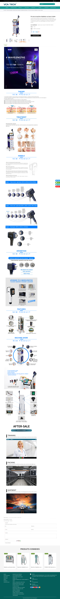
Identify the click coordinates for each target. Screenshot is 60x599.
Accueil (5, 10)
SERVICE (40, 7)
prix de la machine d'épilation (12, 517)
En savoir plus (10, 566)
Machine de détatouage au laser (18, 583)
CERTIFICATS (33, 7)
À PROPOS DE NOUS (13, 7)
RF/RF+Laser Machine (16, 591)
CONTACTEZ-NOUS (53, 7)
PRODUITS (20, 7)
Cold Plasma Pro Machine (17, 575)
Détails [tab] (5, 45)
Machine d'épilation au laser (18, 576)
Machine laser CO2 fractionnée (18, 584)
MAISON (7, 7)
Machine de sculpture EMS (17, 574)
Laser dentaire (15, 595)
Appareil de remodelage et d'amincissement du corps (21, 580)
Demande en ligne (36, 35)
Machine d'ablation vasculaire (18, 588)
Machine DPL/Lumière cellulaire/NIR (19, 587)
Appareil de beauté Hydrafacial (18, 592)
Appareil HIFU (15, 578)
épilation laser (19, 517)
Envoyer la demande (7, 542)
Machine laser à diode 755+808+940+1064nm (20, 10)
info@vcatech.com (34, 579)
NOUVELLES (46, 7)
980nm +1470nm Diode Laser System (19, 582)
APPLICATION (27, 7)
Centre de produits (9, 10)
